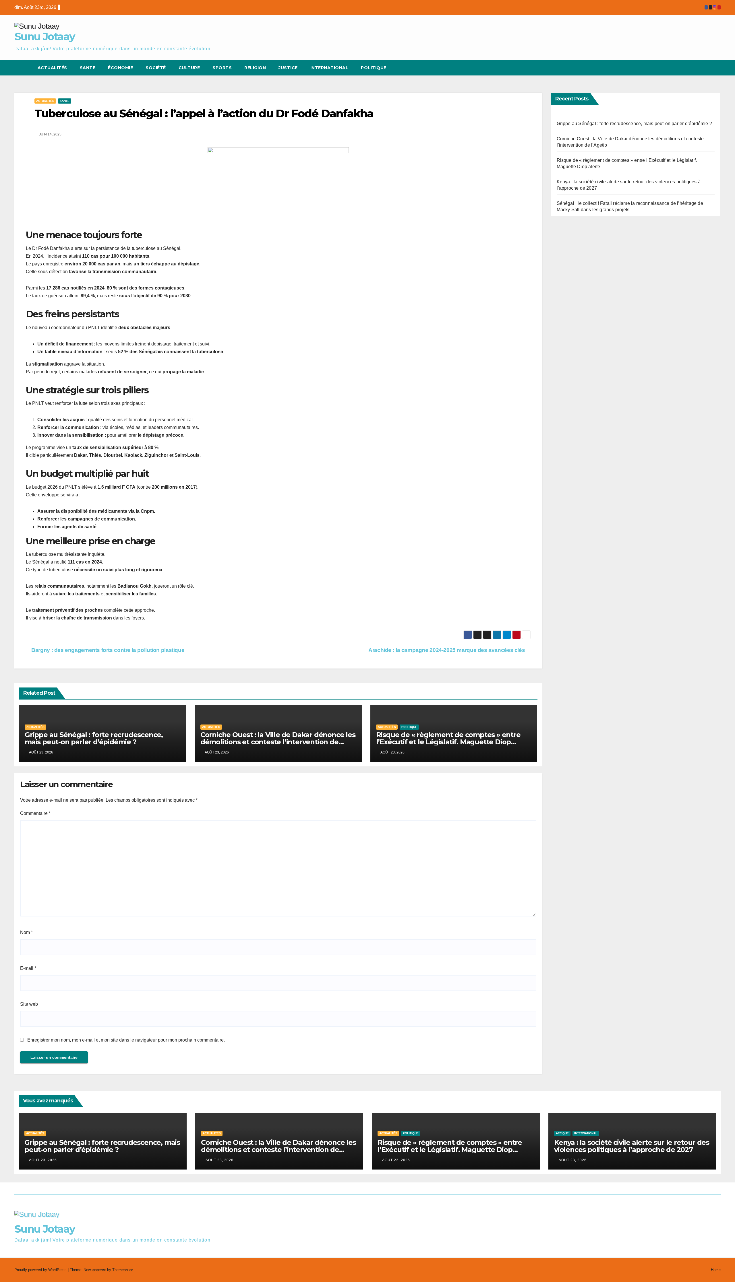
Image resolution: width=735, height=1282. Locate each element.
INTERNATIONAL (585, 1133)
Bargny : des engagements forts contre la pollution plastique (107, 650)
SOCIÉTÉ (156, 67)
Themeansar (122, 1270)
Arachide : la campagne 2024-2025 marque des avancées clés (447, 650)
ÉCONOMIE (120, 67)
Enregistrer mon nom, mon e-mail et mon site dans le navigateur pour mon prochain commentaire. (126, 1040)
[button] (705, 67)
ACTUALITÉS (52, 67)
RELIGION (255, 67)
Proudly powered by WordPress (41, 1270)
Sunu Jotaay (44, 36)
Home (716, 1270)
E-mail (28, 968)
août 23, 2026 (43, 1160)
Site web (29, 1004)
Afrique (562, 1133)
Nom (26, 932)
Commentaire (35, 813)
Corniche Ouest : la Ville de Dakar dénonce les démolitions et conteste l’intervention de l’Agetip (277, 742)
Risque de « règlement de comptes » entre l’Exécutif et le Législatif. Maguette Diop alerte (448, 742)
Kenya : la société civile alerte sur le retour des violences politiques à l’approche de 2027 (631, 1146)
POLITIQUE (373, 67)
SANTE (88, 67)
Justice (288, 67)
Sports (222, 67)
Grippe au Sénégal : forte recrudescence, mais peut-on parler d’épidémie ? (94, 738)
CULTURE (189, 67)
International (329, 67)
